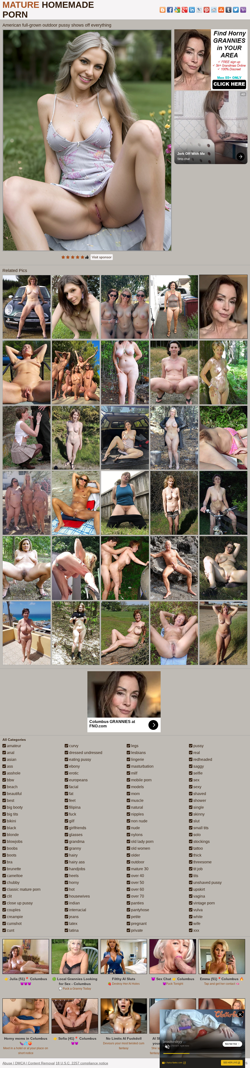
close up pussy (19, 903)
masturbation (142, 766)
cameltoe (14, 876)
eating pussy (79, 759)
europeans (78, 780)
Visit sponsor (102, 257)
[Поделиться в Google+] (185, 10)
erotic (73, 773)
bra (9, 862)
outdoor (137, 862)
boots (11, 855)
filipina (74, 807)
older (135, 855)
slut (195, 821)
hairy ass (76, 862)
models (137, 787)
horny (73, 882)
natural (136, 807)
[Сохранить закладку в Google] (177, 10)
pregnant (138, 923)
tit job (197, 869)
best (10, 800)
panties (137, 903)
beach (12, 787)
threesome (202, 862)
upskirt (198, 889)
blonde (12, 835)
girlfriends (77, 828)
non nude (138, 821)
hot (71, 889)
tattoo (197, 848)
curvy (73, 746)
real (196, 753)
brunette (13, 869)
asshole (13, 773)
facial (73, 787)
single (198, 807)
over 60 (137, 889)
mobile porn (141, 780)
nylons (136, 835)
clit (9, 896)
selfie (197, 773)
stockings (201, 841)
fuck (72, 814)
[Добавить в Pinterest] (206, 10)
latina (73, 930)
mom (135, 794)
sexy (196, 787)
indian (74, 903)
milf (133, 773)
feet (71, 800)
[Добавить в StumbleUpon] (221, 10)
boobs (12, 848)
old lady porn (142, 841)
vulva (197, 910)
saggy (198, 766)
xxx (195, 930)
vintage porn (203, 903)
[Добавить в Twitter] (236, 10)
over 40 (137, 876)
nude (135, 828)
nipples (137, 814)
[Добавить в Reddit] (214, 10)
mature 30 (139, 869)
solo (196, 835)
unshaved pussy (207, 882)
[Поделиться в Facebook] (170, 10)
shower (199, 800)
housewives (79, 896)
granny (74, 848)
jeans (73, 917)
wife (196, 923)
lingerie (137, 759)
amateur (13, 746)
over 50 (137, 882)
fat (70, 794)
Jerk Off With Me (191, 154)
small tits (200, 828)
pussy (198, 746)
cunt (10, 930)
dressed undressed (85, 753)
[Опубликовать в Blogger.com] (163, 10)
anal (10, 753)
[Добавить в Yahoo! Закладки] (243, 10)
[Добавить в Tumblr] (228, 10)
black (11, 828)
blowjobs (14, 841)
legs (134, 746)
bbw (10, 780)
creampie (14, 917)
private (136, 930)
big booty (14, 807)
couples (13, 910)
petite (135, 917)
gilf (71, 821)
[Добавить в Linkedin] (192, 10)
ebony (74, 766)
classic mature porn (23, 889)
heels (73, 876)
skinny (198, 814)
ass (9, 766)
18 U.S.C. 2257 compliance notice (82, 1063)
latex (72, 923)
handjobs (76, 869)
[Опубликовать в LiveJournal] (199, 10)
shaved (199, 794)
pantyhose (139, 910)
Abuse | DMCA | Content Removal (28, 1063)
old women (140, 848)
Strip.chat (183, 159)
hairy (73, 855)
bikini (11, 821)
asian (11, 759)
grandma (76, 841)
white (197, 917)
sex (195, 780)
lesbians (138, 753)
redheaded (202, 759)
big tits (12, 814)
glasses (75, 835)
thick (196, 855)
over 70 (137, 896)
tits (195, 876)
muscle (137, 800)
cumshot (13, 923)
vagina (198, 896)
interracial (77, 910)
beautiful (14, 794)
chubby (13, 882)
